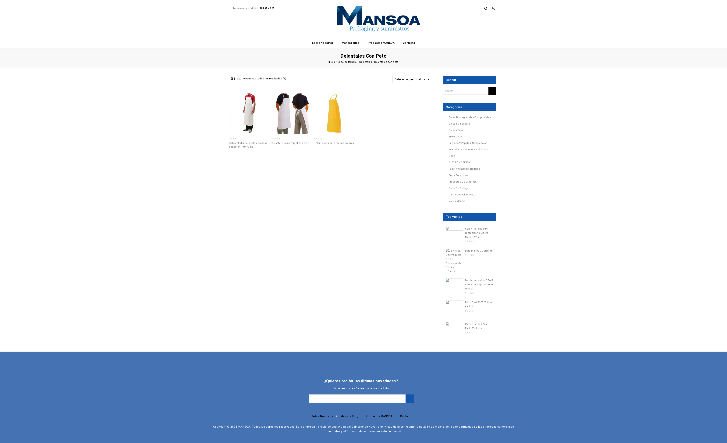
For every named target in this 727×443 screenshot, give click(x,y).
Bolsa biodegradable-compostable (470, 117)
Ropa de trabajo (347, 61)
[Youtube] (236, 381)
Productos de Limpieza (463, 181)
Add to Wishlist (236, 105)
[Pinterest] (242, 381)
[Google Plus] (248, 381)
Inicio (331, 61)
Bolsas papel (456, 130)
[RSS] (231, 381)
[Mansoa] (379, 18)
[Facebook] (214, 381)
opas (452, 155)
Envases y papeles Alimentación (468, 143)
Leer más (245, 105)
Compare (253, 105)
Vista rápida (262, 105)
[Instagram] (259, 381)
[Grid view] (233, 78)
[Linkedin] (225, 381)
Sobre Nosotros (323, 42)
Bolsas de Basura (459, 123)
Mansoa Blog (351, 42)
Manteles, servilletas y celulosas (468, 149)
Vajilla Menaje (457, 201)
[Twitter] (220, 381)
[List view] (239, 78)
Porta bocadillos (459, 175)
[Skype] (253, 381)
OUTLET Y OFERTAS (460, 162)
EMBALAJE (455, 136)
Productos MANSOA (381, 42)
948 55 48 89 (267, 8)
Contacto (409, 42)
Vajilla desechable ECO (462, 194)
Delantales (365, 61)
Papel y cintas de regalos (464, 168)
